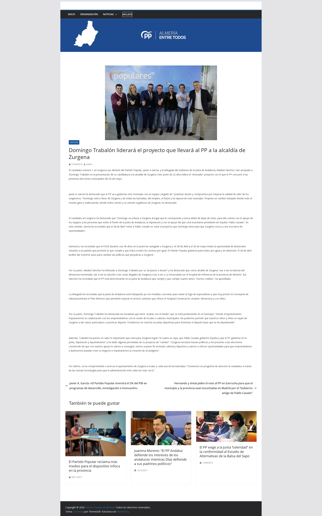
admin (89, 164)
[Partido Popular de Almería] (161, 21)
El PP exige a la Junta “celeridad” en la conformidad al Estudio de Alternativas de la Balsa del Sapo (226, 451)
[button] (115, 14)
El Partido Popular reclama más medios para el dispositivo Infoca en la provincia (94, 466)
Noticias (108, 14)
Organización (89, 14)
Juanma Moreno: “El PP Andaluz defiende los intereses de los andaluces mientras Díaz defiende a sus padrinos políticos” (160, 457)
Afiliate (127, 14)
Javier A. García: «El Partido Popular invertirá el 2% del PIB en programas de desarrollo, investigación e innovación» (108, 385)
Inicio (71, 14)
